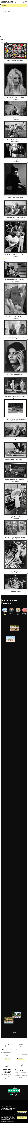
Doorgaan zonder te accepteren (22, 1113)
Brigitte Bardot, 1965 (15, 517)
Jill (15, 439)
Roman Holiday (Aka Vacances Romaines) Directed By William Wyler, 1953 (15, 140)
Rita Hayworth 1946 (15, 571)
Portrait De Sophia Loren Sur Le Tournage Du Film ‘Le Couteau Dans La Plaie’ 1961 (15, 374)
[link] (8, 2)
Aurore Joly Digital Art (15, 62)
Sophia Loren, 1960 (15, 591)
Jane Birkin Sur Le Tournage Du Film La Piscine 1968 (15, 459)
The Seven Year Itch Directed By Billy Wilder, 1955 (15, 396)
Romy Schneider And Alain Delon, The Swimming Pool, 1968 (15, 419)
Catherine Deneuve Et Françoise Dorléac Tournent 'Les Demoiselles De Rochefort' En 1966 (15, 337)
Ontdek (5, 261)
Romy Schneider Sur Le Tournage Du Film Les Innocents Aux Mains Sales (15, 280)
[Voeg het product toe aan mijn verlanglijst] (27, 62)
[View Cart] (24, 2)
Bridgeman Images (15, 141)
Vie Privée (15, 118)
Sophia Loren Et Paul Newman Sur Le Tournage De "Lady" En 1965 (15, 255)
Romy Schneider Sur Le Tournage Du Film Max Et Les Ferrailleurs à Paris (15, 480)
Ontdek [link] (14, 1032)
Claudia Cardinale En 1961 (15, 197)
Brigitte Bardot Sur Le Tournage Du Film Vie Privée (15, 218)
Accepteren (22, 1117)
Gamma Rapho (15, 99)
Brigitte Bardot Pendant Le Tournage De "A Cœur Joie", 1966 (15, 537)
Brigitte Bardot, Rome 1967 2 (15, 98)
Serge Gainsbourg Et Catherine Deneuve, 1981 (15, 160)
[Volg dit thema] (0, 7)
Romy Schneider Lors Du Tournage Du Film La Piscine (15, 317)
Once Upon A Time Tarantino (15, 60)
